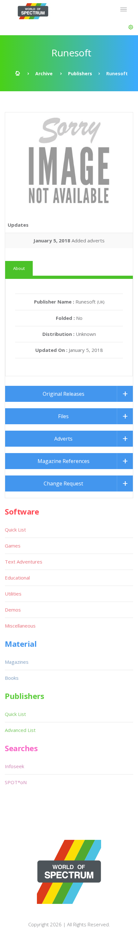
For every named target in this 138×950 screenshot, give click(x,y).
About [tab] (19, 268)
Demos (13, 609)
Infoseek (14, 766)
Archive (44, 73)
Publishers (80, 73)
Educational (17, 577)
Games (13, 545)
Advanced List (20, 730)
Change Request (63, 483)
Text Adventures (23, 561)
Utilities (13, 593)
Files (63, 416)
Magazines (17, 662)
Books (12, 678)
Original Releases (63, 393)
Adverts (63, 438)
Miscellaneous (20, 625)
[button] (130, 27)
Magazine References (64, 461)
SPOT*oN (16, 782)
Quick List (15, 529)
